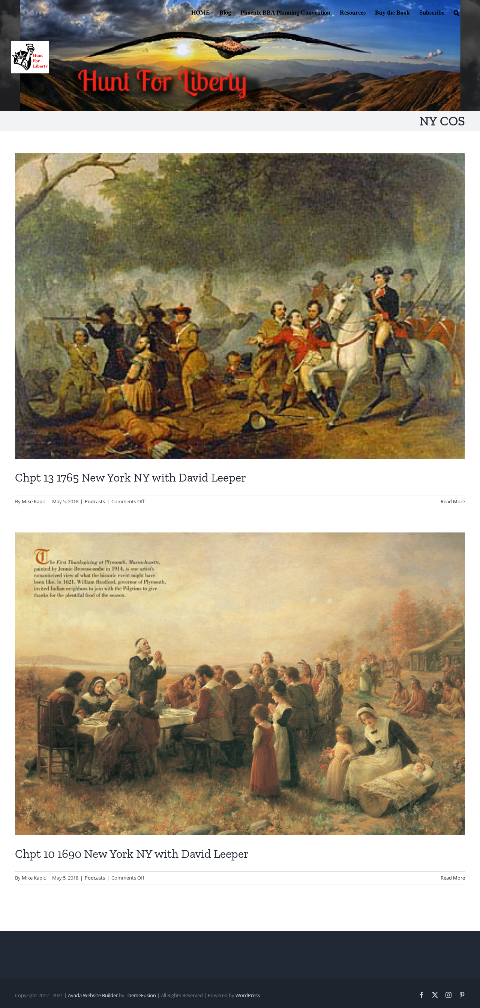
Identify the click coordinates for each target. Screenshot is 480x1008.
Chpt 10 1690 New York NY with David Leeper (132, 854)
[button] (456, 12)
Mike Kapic (34, 501)
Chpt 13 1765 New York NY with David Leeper (130, 477)
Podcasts (95, 501)
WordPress (248, 995)
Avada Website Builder (93, 995)
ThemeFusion (141, 995)
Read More (453, 501)
